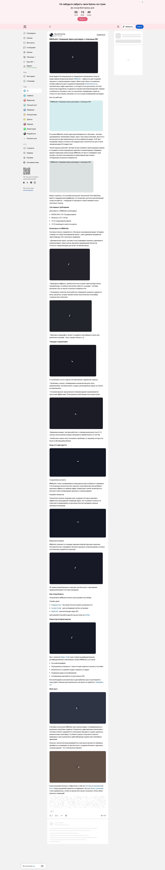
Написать (129, 27)
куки (33, 866)
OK (42, 866)
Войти (139, 27)
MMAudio (77, 79)
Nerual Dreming (59, 34)
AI (55, 36)
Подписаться (101, 35)
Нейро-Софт (64, 657)
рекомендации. (28, 190)
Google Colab (56, 608)
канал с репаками (96, 788)
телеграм (96, 786)
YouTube (88, 786)
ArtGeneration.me (91, 84)
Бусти (51, 788)
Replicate (54, 611)
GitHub (87, 615)
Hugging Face (56, 605)
